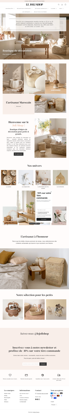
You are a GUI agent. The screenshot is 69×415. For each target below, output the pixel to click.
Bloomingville (7, 397)
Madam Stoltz (7, 393)
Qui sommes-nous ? (24, 393)
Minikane (6, 401)
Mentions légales (23, 399)
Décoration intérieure (24, 8)
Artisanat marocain (41, 8)
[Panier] (65, 5)
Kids (60, 8)
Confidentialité (23, 401)
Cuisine (53, 8)
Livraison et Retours (24, 397)
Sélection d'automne (40, 11)
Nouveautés (9, 8)
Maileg (5, 395)
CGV (21, 395)
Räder (5, 399)
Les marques (26, 11)
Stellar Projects (36, 412)
